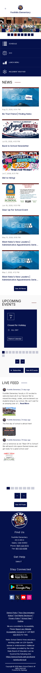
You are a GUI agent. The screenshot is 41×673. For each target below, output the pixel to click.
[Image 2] (12, 34)
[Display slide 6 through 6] (20, 352)
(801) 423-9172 (23, 546)
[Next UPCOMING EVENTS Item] (22, 361)
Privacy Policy (14, 618)
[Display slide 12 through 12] (3, 355)
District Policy (12, 613)
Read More (24, 403)
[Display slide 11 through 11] (37, 352)
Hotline (20, 621)
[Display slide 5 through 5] (17, 352)
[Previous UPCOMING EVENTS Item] (17, 361)
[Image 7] (29, 34)
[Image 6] (25, 34)
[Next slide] (24, 496)
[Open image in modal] (9, 411)
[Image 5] (22, 34)
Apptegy (24, 670)
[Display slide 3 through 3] (10, 352)
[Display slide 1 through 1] (3, 352)
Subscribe (15, 370)
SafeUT (19, 561)
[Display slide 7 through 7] (23, 352)
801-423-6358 (21, 549)
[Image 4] (19, 34)
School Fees (26, 618)
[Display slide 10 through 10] (33, 352)
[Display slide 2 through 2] (6, 352)
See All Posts (20, 505)
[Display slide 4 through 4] (13, 352)
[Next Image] (37, 30)
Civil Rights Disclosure (23, 615)
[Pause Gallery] (20, 30)
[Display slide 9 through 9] (30, 352)
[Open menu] (5, 8)
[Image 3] (15, 34)
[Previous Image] (3, 30)
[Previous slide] (17, 496)
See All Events (32, 370)
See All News (20, 288)
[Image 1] (8, 34)
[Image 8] (32, 34)
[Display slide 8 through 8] (27, 352)
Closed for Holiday (16, 325)
